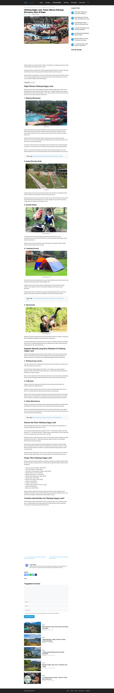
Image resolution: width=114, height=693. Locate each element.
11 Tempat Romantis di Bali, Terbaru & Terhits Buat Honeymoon (81, 45)
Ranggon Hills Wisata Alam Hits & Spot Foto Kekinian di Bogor (48, 156)
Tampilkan (32, 82)
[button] (88, 3)
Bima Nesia (44, 642)
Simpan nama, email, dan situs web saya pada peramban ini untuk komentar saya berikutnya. (42, 613)
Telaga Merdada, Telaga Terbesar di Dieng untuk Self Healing (81, 24)
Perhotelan (74, 2)
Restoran (66, 2)
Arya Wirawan (44, 655)
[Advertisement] (46, 54)
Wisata (43, 624)
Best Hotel (82, 2)
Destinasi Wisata (57, 2)
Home (41, 2)
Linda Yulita (27, 14)
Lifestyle (47, 2)
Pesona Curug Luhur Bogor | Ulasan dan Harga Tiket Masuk (47, 417)
